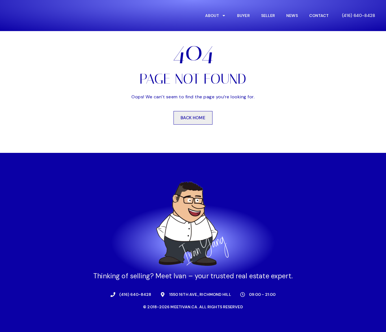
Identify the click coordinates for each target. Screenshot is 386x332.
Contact (319, 15)
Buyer (243, 15)
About (212, 15)
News (292, 15)
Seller (268, 15)
